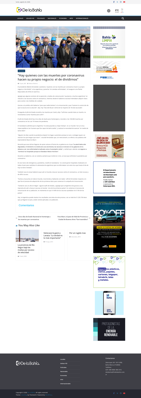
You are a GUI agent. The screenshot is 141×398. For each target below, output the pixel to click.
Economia (63, 18)
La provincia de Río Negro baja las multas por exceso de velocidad (26, 249)
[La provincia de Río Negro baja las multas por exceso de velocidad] (27, 231)
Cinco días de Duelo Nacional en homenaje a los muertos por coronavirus (34, 218)
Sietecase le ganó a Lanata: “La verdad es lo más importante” (53, 235)
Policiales (41, 18)
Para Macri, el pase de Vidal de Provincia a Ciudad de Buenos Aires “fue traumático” (73, 218)
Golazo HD (30, 18)
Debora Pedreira (33, 83)
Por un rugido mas (77, 233)
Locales (20, 18)
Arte (71, 18)
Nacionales (52, 18)
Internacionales (82, 18)
